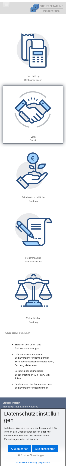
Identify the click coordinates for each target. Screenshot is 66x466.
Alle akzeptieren (45, 449)
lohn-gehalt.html (33, 114)
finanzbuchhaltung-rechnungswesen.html (33, 54)
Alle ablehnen (19, 449)
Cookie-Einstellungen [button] (32, 455)
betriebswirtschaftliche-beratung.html (33, 175)
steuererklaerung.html (33, 235)
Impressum (44, 462)
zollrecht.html (33, 296)
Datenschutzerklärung (26, 462)
